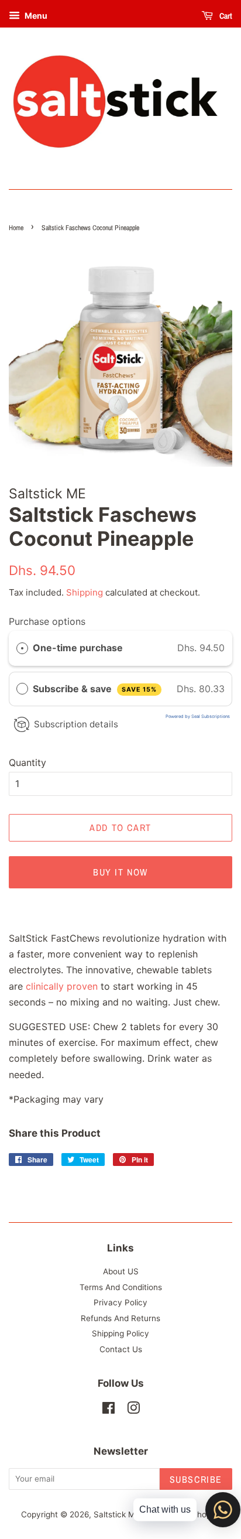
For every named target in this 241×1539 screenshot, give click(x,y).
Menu (35, 15)
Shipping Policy (120, 1333)
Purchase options (47, 621)
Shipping (84, 592)
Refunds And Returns (120, 1318)
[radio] (22, 648)
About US (121, 1271)
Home (16, 227)
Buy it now (120, 872)
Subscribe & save (95, 689)
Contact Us (120, 1349)
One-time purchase (78, 648)
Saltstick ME (117, 1514)
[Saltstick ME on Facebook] (108, 1410)
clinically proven (62, 986)
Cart (225, 16)
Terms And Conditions (121, 1287)
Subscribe (196, 1479)
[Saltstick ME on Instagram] (133, 1410)
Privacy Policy (120, 1302)
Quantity (27, 762)
